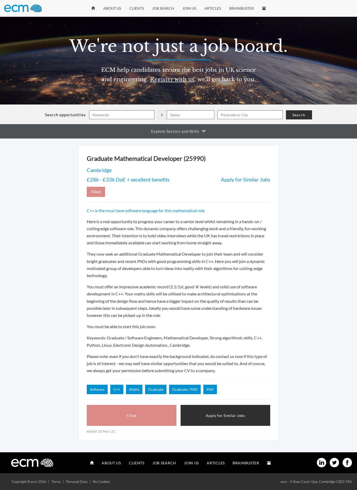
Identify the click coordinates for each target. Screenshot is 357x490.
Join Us (189, 8)
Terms (56, 482)
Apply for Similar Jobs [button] (225, 415)
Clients (136, 8)
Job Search (163, 8)
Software (97, 389)
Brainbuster (241, 8)
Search (298, 115)
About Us (112, 8)
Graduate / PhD (185, 389)
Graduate (155, 389)
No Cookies (101, 482)
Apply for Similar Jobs (245, 179)
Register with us (172, 79)
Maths (134, 389)
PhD (210, 389)
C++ (116, 389)
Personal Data (77, 482)
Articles (212, 8)
